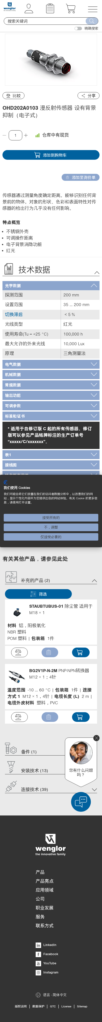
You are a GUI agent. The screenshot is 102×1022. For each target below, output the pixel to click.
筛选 (43, 594)
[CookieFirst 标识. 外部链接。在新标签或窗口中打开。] (5, 482)
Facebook (50, 954)
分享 (92, 96)
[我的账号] (29, 12)
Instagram (50, 972)
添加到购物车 (55, 155)
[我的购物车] (70, 12)
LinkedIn (49, 944)
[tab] (51, 285)
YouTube (49, 963)
